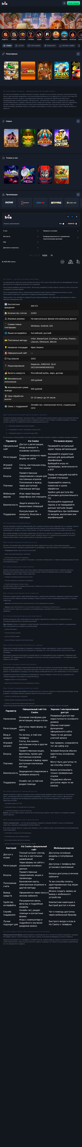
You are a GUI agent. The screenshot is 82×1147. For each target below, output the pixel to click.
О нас (5, 231)
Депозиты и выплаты (11, 247)
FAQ (4, 242)
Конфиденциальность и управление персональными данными (56, 238)
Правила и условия (50, 231)
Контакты (6, 236)
